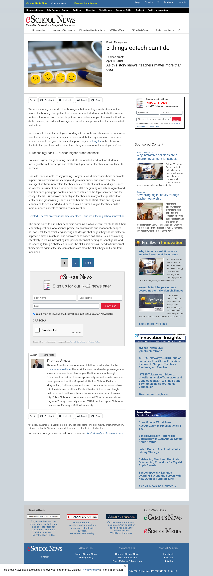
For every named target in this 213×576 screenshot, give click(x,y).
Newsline (90, 10)
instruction (117, 425)
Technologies (84, 428)
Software (51, 428)
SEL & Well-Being (140, 30)
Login (137, 2)
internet (32, 428)
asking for (95, 141)
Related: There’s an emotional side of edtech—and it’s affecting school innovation (76, 216)
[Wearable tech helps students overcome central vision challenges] (151, 310)
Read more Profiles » (153, 323)
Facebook (168, 554)
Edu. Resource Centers (58, 10)
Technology (99, 428)
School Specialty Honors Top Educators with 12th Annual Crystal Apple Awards (161, 438)
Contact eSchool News (127, 554)
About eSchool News (86, 554)
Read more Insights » (153, 394)
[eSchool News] (51, 20)
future (101, 425)
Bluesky (149, 2)
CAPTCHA (39, 320)
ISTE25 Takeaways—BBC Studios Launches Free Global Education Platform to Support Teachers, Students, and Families (160, 363)
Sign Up (176, 120)
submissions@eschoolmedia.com (104, 433)
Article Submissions (127, 557)
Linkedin (168, 561)
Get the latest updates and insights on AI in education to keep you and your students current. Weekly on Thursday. (121, 527)
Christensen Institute (59, 369)
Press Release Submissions (127, 561)
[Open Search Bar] (180, 30)
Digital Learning (163, 30)
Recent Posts (47, 355)
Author (33, 355)
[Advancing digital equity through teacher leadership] (150, 219)
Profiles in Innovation (158, 10)
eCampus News (58, 3)
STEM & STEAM (116, 30)
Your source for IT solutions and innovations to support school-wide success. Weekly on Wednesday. (82, 528)
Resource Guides (124, 10)
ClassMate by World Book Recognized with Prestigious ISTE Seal (160, 425)
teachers (71, 428)
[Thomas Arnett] (37, 366)
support (62, 428)
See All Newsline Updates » (157, 486)
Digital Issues (105, 10)
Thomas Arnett (58, 360)
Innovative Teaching (62, 30)
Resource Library (34, 10)
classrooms (57, 425)
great (108, 425)
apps (34, 425)
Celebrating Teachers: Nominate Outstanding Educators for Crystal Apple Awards (160, 462)
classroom (44, 425)
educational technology (85, 425)
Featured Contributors (85, 3)
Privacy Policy (94, 342)
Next (88, 262)
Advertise (45, 556)
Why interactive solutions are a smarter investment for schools (157, 156)
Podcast (140, 10)
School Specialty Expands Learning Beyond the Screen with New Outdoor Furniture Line (160, 475)
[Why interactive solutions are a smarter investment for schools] (150, 179)
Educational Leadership (90, 30)
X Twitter (168, 557)
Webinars (77, 10)
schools (42, 428)
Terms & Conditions (77, 342)
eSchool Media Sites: (37, 3)
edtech (67, 425)
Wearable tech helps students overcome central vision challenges (161, 289)
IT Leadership (38, 30)
